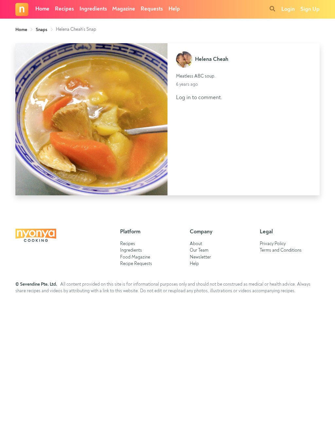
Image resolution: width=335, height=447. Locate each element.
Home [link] (21, 29)
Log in (183, 97)
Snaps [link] (41, 29)
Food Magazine (135, 257)
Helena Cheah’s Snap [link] (76, 29)
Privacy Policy (273, 244)
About (196, 244)
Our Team (199, 250)
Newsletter (200, 257)
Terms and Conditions (281, 250)
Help (174, 9)
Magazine (123, 9)
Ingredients (93, 9)
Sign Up (310, 9)
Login (288, 9)
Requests (152, 9)
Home (42, 9)
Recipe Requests (136, 264)
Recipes (64, 9)
